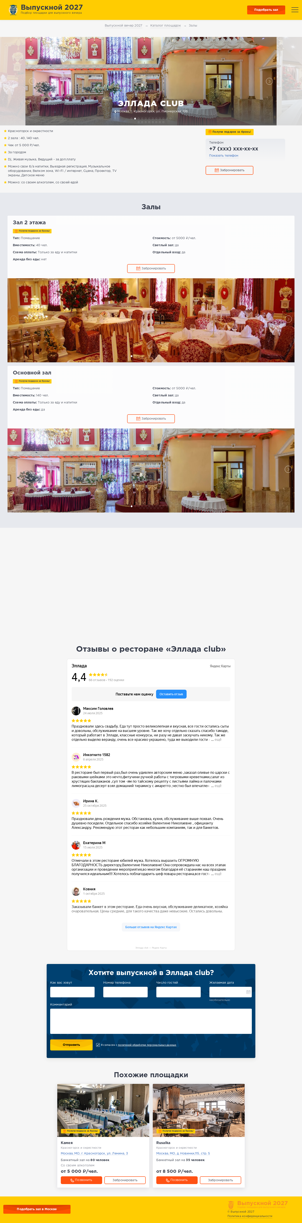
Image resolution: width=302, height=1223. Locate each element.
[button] (32, 81)
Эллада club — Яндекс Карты (151, 948)
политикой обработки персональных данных (147, 1044)
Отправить (71, 1045)
